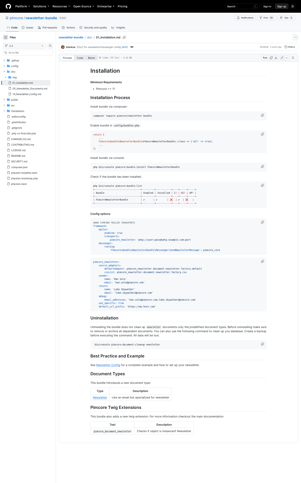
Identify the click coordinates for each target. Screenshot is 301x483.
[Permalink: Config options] (88, 213)
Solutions (39, 6)
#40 (124, 47)
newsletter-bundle (41, 18)
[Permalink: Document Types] (88, 373)
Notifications (247, 17)
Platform (21, 6)
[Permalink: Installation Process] (88, 97)
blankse (70, 47)
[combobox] (29, 52)
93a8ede (264, 47)
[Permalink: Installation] (88, 70)
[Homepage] (8, 6)
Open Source (82, 6)
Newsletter (100, 397)
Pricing (122, 6)
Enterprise (104, 6)
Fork (268, 17)
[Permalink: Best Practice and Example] (88, 355)
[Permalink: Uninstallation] (88, 317)
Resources (60, 6)
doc (89, 37)
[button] (262, 115)
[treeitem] (26, 83)
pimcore (16, 18)
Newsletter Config (108, 365)
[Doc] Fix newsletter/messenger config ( (99, 47)
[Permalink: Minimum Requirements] (88, 82)
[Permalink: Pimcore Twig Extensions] (88, 407)
